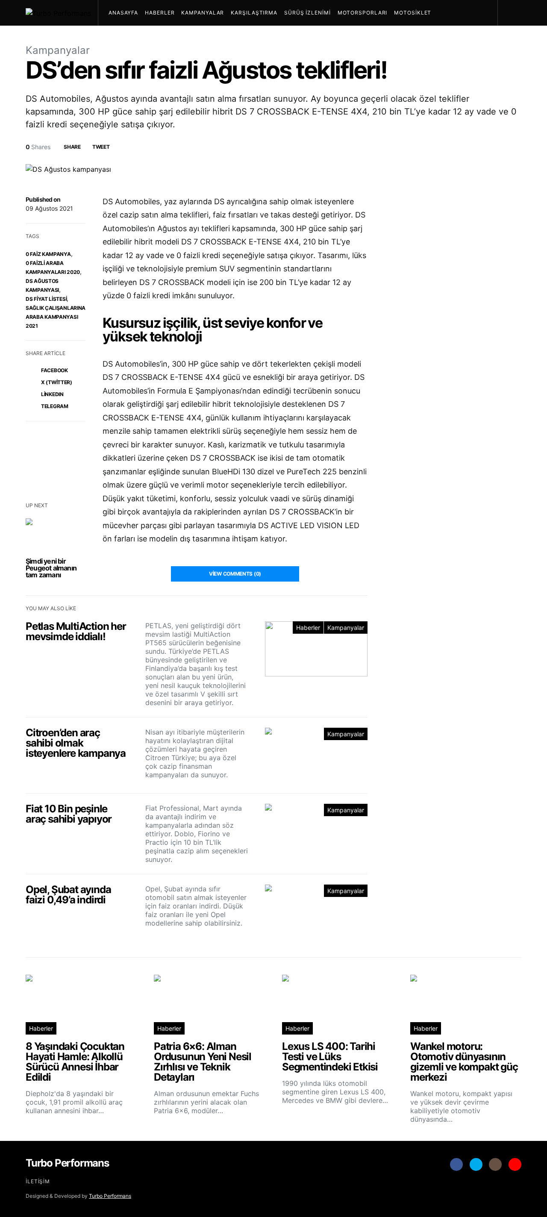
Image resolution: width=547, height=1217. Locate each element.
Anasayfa (123, 12)
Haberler (159, 12)
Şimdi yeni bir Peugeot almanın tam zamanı (51, 568)
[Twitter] (476, 1164)
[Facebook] (456, 1164)
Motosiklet (412, 12)
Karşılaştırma (254, 12)
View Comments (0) (235, 573)
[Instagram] (495, 1164)
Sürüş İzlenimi (307, 12)
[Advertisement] (457, 812)
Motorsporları (363, 12)
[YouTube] (515, 1164)
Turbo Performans (110, 1196)
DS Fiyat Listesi (46, 299)
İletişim (38, 1181)
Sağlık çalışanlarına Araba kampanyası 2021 (55, 317)
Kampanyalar (202, 12)
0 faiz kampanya (48, 254)
